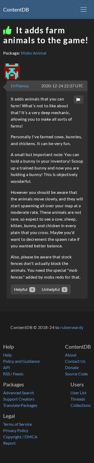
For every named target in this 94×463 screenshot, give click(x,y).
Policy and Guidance (21, 361)
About (71, 354)
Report (9, 442)
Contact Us (75, 361)
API (6, 367)
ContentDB (16, 9)
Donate (72, 367)
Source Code (76, 373)
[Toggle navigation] (83, 9)
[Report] (78, 99)
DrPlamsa (19, 85)
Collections (80, 405)
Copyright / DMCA (20, 436)
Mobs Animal (33, 52)
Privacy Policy (15, 430)
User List (78, 392)
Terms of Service (17, 424)
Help (7, 354)
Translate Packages (20, 405)
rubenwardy (72, 327)
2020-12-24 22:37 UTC (62, 85)
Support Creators (18, 398)
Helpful (23, 289)
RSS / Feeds (13, 373)
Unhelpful (54, 289)
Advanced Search (18, 392)
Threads (77, 398)
